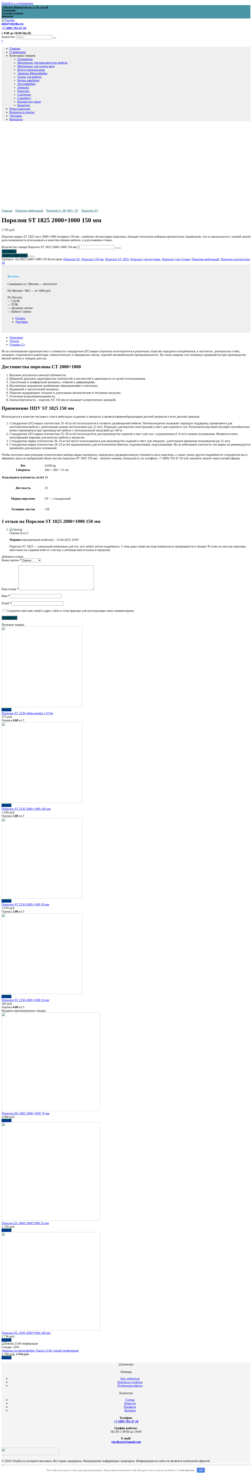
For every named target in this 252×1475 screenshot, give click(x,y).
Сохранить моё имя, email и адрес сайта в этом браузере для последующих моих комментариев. (70, 610)
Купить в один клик (14, 255)
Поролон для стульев (176, 259)
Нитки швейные (28, 80)
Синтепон (24, 94)
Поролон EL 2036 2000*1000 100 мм (26, 1333)
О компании (17, 52)
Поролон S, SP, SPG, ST (62, 210)
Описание (16, 337)
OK (201, 1470)
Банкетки (23, 105)
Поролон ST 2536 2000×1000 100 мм (26, 808)
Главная (14, 48)
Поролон (23, 91)
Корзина (130, 1410)
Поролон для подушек (145, 259)
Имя (6, 596)
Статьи (130, 1399)
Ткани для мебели (29, 76)
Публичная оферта (130, 1385)
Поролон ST (90, 210)
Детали (14, 341)
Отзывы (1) (17, 344)
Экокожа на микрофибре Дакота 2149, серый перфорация (40, 1350)
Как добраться (130, 1378)
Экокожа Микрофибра (32, 73)
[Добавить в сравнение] (33, 256)
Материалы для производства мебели (42, 62)
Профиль (130, 1407)
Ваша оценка (11, 560)
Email (6, 603)
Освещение (25, 59)
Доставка (15, 115)
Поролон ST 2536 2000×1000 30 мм (25, 904)
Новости (130, 1403)
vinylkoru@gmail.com (126, 1442)
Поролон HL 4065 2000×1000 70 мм (25, 1113)
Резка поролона (19, 108)
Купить (6, 709)
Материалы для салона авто (36, 66)
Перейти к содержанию (17, 3)
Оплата (20, 318)
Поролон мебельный (29, 210)
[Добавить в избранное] (30, 256)
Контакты (16, 119)
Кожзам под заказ (29, 101)
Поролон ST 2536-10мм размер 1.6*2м (27, 713)
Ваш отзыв (10, 589)
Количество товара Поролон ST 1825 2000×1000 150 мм (39, 247)
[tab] (129, 337)
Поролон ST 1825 (117, 259)
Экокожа (23, 87)
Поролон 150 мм (92, 259)
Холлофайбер (26, 84)
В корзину (9, 251)
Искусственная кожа (31, 69)
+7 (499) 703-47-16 (126, 1421)
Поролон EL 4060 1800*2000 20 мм (25, 1223)
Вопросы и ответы (21, 112)
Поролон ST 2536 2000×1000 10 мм (25, 1000)
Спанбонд (24, 98)
